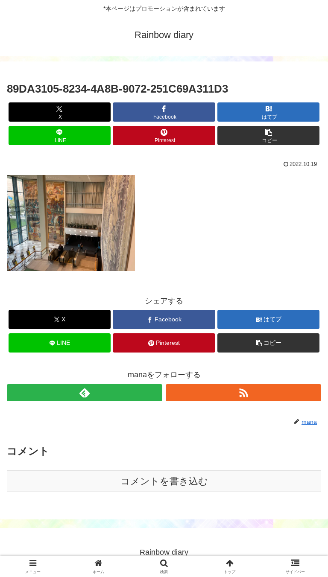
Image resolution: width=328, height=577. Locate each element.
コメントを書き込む (164, 481)
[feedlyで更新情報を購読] (84, 392)
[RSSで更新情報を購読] (243, 392)
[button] (268, 135)
